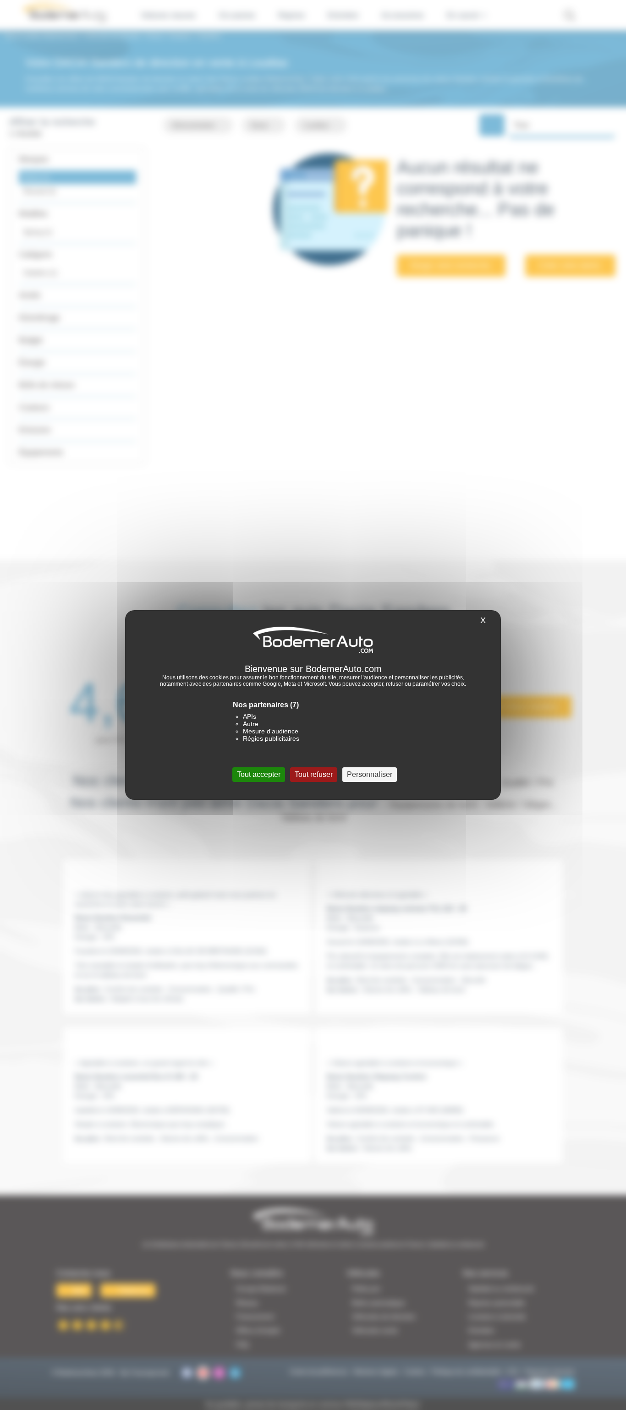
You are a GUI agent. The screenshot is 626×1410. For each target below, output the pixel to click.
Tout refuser (314, 774)
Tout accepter (258, 774)
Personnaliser (369, 774)
